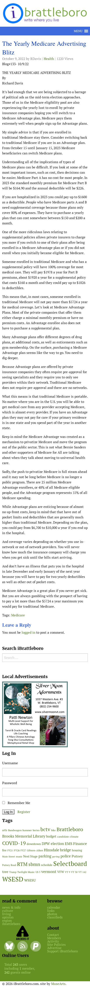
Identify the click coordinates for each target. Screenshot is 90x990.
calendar (53, 907)
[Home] (45, 13)
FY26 (17, 850)
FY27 (23, 850)
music (19, 856)
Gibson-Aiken (35, 850)
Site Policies (56, 944)
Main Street (8, 856)
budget (51, 836)
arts (4, 830)
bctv (45, 829)
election (57, 843)
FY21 (10, 850)
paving (56, 856)
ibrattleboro (11, 923)
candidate (63, 836)
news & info (11, 907)
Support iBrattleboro (62, 951)
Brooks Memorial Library (23, 836)
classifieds (55, 917)
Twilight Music (26, 872)
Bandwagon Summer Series (24, 830)
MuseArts (58, 984)
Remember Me (18, 803)
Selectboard (70, 864)
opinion (8, 917)
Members (54, 938)
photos (52, 914)
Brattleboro (70, 829)
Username (10, 763)
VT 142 (82, 872)
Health (49, 59)
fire (4, 850)
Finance (80, 843)
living (6, 914)
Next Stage (30, 856)
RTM (22, 864)
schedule (46, 865)
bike (53, 830)
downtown (34, 844)
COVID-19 (14, 843)
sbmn (34, 864)
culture (7, 910)
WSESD (12, 879)
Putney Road (9, 865)
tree (5, 871)
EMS (68, 843)
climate (74, 836)
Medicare (18, 615)
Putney (77, 856)
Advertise (54, 948)
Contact (53, 934)
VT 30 (74, 872)
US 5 (38, 872)
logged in (28, 632)
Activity (53, 941)
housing (77, 850)
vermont (48, 871)
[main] (45, 339)
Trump (12, 872)
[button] (78, 31)
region (7, 920)
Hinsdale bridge (57, 849)
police (66, 856)
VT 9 (67, 872)
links (51, 910)
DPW (46, 843)
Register (23, 812)
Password (9, 783)
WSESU (30, 880)
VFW (60, 872)
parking (44, 856)
